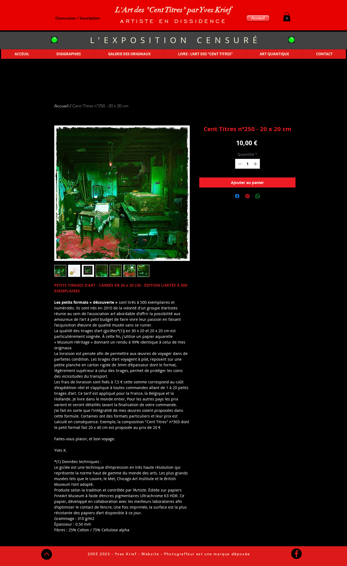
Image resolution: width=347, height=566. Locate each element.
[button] (287, 16)
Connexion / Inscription (77, 18)
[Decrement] (239, 164)
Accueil (61, 105)
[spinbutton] (247, 164)
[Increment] (255, 164)
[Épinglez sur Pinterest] (247, 196)
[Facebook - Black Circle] (296, 553)
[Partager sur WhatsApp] (258, 196)
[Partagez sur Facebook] (237, 196)
